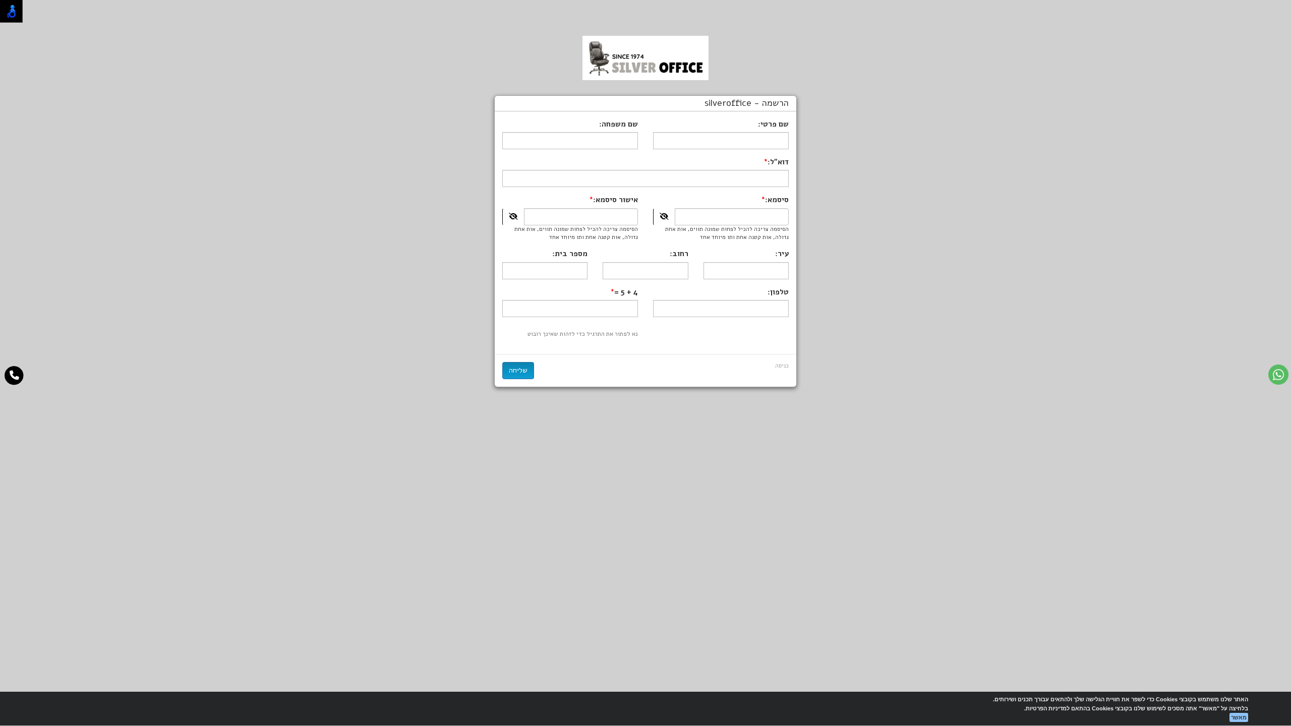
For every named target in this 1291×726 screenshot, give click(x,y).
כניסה (782, 366)
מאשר (1239, 717)
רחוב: (679, 254)
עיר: (782, 254)
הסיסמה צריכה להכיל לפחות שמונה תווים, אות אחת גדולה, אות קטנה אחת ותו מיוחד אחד (727, 233)
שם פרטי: (773, 124)
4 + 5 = (626, 292)
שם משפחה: (618, 124)
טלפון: (778, 292)
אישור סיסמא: (615, 200)
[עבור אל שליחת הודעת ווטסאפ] (1278, 375)
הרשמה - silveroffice (747, 103)
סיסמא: (777, 200)
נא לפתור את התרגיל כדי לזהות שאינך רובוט (582, 334)
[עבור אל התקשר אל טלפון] (14, 375)
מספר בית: (570, 254)
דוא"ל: (778, 162)
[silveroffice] (645, 58)
